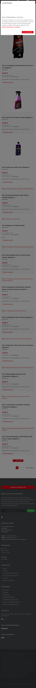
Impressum (17, 27)
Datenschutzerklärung (8, 27)
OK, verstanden (27, 32)
